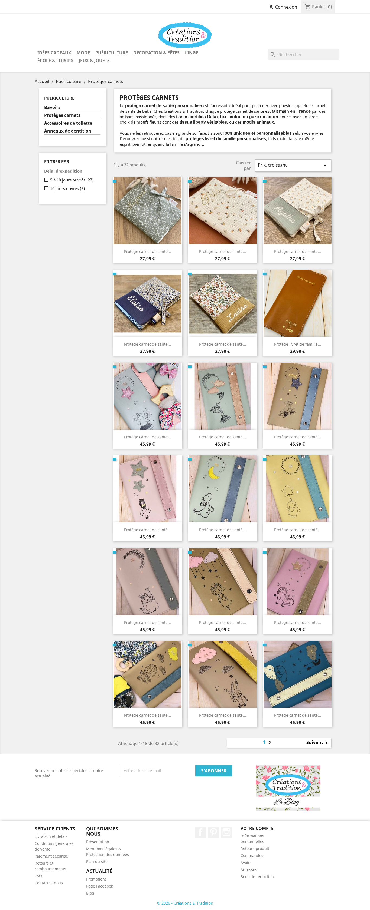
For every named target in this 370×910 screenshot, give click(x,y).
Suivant (318, 743)
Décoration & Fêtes (156, 53)
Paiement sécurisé (51, 856)
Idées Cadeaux (54, 53)
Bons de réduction (257, 876)
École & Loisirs (55, 61)
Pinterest (213, 832)
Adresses (249, 869)
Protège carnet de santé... (147, 251)
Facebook (200, 832)
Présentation (97, 841)
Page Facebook (99, 886)
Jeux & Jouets (94, 61)
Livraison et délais (51, 836)
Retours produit (255, 848)
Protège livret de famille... (297, 344)
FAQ (38, 875)
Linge (191, 53)
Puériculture (111, 53)
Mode (83, 53)
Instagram (226, 832)
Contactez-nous (49, 882)
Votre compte (257, 828)
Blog (90, 893)
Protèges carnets (62, 115)
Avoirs (246, 862)
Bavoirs (52, 107)
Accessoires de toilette (68, 123)
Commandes (252, 855)
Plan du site (97, 861)
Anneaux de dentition (67, 131)
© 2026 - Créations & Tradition (185, 903)
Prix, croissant (293, 165)
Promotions (96, 879)
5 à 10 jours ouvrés (71, 180)
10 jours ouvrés (67, 188)
